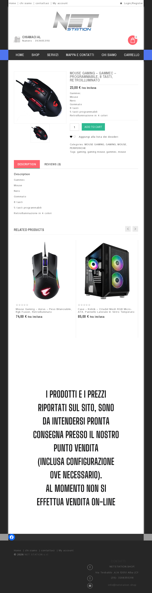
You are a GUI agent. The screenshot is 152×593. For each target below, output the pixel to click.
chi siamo (26, 3)
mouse (122, 152)
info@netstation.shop (122, 585)
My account (60, 3)
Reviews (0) (52, 164)
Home (12, 3)
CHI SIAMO (109, 54)
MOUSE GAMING (94, 144)
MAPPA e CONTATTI (80, 54)
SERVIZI (53, 54)
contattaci (42, 3)
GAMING (111, 144)
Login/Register (133, 3)
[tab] (27, 164)
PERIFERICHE (78, 148)
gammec (111, 152)
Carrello (131, 54)
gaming (81, 152)
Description (27, 164)
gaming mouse (96, 152)
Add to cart (93, 127)
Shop (35, 54)
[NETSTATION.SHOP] (76, 21)
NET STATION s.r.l (36, 554)
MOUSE (122, 144)
